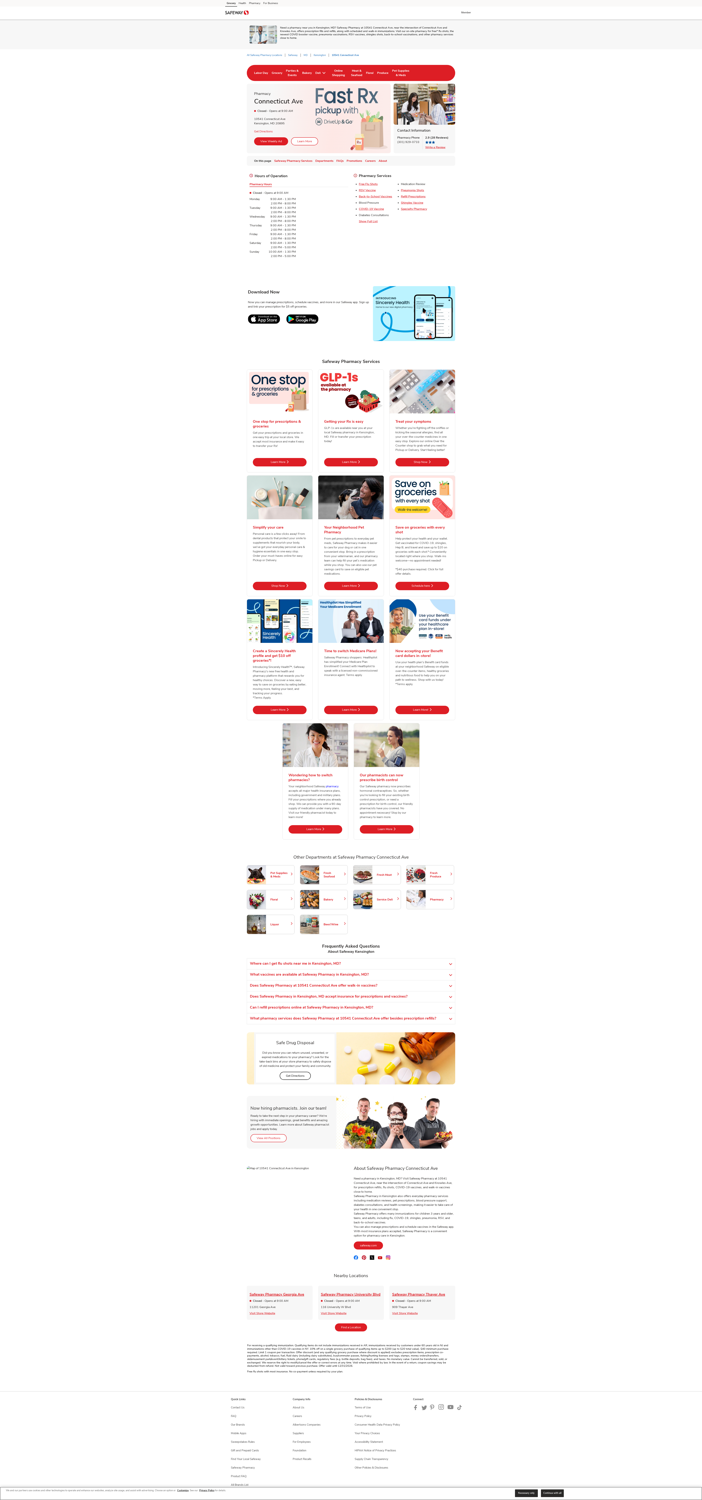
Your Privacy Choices (367, 1433)
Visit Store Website (262, 1313)
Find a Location (354, 1327)
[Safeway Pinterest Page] (432, 1409)
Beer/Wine (334, 924)
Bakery (334, 899)
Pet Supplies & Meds (280, 874)
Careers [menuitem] (370, 161)
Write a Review (435, 147)
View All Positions (272, 1138)
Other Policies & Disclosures (371, 1467)
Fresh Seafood (334, 874)
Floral (280, 899)
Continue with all (552, 1493)
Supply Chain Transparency (371, 1459)
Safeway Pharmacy (243, 1467)
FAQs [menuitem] (340, 161)
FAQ (233, 1416)
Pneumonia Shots (412, 190)
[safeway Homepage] (237, 13)
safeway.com (371, 1245)
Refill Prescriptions (413, 197)
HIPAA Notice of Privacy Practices (375, 1450)
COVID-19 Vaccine (371, 209)
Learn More (304, 141)
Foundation (299, 1450)
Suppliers (298, 1433)
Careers (297, 1416)
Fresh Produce (440, 874)
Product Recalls (302, 1459)
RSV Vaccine (367, 190)
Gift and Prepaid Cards (245, 1450)
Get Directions (263, 131)
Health (242, 3)
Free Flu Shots (368, 184)
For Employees (302, 1442)
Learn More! (431, 710)
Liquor (280, 924)
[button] (467, 12)
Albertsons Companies (306, 1424)
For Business (270, 3)
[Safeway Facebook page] (416, 1409)
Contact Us (237, 1407)
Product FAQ (238, 1476)
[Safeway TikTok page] (459, 1409)
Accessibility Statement (369, 1442)
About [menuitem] (383, 161)
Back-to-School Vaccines (375, 197)
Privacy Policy (363, 1416)
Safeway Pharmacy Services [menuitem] (293, 161)
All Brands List (239, 1485)
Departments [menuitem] (324, 161)
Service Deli (387, 899)
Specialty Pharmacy (414, 209)
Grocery (231, 3)
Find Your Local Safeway (246, 1459)
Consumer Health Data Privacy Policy (377, 1424)
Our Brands (238, 1424)
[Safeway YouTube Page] (450, 1409)
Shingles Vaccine (412, 203)
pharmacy (332, 786)
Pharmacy (254, 3)
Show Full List (368, 221)
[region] (351, 1493)
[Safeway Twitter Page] (424, 1409)
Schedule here (430, 586)
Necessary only (526, 1493)
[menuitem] (261, 73)
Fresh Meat (387, 874)
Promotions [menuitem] (354, 161)
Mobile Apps (238, 1433)
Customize (183, 1490)
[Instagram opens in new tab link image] (441, 1409)
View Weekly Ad (271, 141)
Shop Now (431, 462)
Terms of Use (363, 1407)
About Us (298, 1407)
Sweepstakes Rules (243, 1442)
